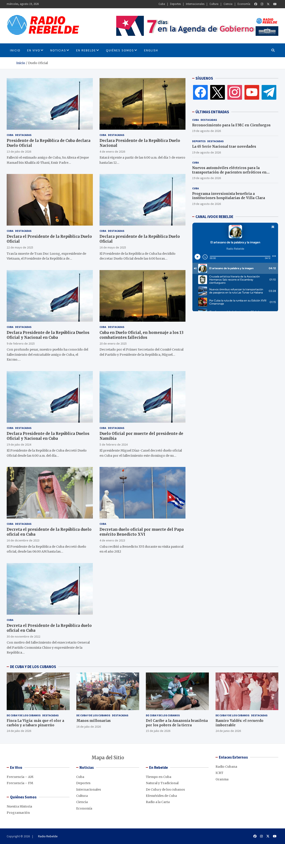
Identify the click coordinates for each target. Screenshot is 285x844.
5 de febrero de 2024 (114, 444)
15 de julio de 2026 (158, 731)
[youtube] (251, 92)
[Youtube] (274, 4)
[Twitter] (268, 4)
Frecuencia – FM (20, 783)
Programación (18, 813)
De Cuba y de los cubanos (24, 715)
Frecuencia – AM (20, 777)
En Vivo (33, 50)
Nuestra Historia (19, 806)
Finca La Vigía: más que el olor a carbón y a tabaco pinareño (35, 723)
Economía (244, 4)
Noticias (58, 50)
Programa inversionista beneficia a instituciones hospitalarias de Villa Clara (228, 196)
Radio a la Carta (158, 802)
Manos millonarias (93, 721)
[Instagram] (262, 4)
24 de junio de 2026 (228, 731)
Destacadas (23, 135)
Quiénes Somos (120, 50)
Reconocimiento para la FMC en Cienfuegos (231, 125)
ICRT (219, 773)
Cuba (162, 4)
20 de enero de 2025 (113, 343)
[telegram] (269, 92)
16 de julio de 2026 (88, 727)
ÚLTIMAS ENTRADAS (212, 111)
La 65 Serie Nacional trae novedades (224, 146)
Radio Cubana (226, 767)
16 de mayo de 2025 (113, 247)
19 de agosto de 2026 (206, 131)
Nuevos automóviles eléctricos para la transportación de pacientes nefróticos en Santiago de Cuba (229, 172)
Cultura (214, 4)
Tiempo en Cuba (158, 777)
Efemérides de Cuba (161, 796)
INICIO (15, 50)
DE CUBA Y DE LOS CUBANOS (33, 666)
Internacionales (195, 4)
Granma (222, 779)
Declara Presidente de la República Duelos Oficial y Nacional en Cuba (48, 335)
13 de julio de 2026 (19, 151)
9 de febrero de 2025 (21, 343)
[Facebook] (255, 4)
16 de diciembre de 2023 (23, 540)
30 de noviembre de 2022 (23, 636)
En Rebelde (86, 50)
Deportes (175, 4)
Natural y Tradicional (162, 783)
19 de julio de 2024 (19, 444)
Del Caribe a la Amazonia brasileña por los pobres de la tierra (177, 723)
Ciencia (228, 4)
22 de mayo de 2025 (20, 247)
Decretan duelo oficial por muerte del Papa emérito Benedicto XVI (142, 532)
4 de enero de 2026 (112, 151)
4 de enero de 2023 (112, 540)
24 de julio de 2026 (19, 731)
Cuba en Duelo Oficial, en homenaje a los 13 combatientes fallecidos (141, 335)
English (151, 50)
